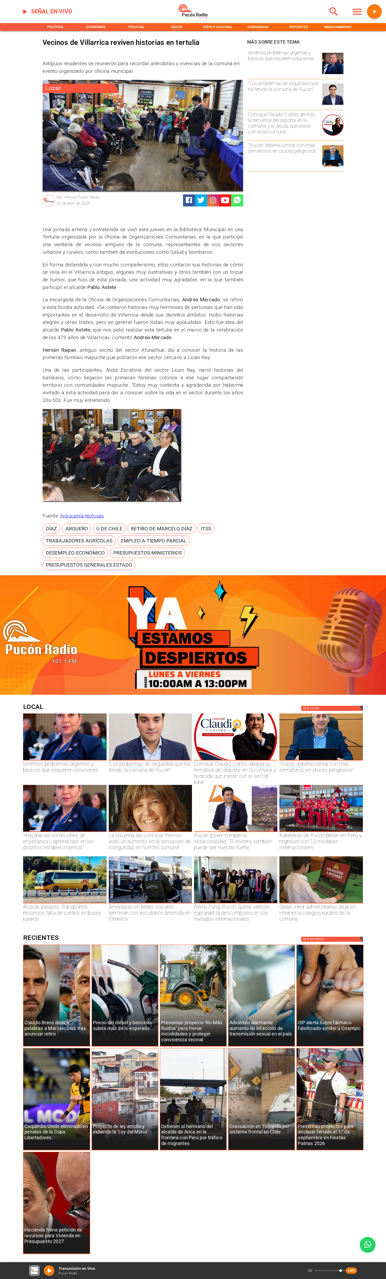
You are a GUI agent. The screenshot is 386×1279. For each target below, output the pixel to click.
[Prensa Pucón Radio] (49, 206)
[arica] (193, 1150)
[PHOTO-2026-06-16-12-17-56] (332, 135)
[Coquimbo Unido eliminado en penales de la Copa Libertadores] (56, 1150)
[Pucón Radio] (334, 18)
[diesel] (125, 1046)
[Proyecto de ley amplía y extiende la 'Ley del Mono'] (125, 1150)
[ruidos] (193, 1046)
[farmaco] (329, 1046)
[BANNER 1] (193, 693)
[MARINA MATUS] (332, 73)
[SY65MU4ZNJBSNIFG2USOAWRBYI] (150, 903)
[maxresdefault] (235, 831)
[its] (261, 1046)
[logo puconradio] (193, 18)
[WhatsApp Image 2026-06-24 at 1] (332, 104)
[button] (51, 529)
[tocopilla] (261, 1150)
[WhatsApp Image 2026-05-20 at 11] (150, 831)
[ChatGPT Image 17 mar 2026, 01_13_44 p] (321, 903)
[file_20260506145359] (321, 831)
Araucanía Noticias (82, 516)
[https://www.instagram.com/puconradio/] (213, 200)
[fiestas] (329, 1150)
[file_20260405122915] (64, 903)
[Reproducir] (374, 11)
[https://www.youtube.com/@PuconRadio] (225, 200)
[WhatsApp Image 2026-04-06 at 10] (235, 903)
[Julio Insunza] (332, 166)
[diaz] (56, 1046)
